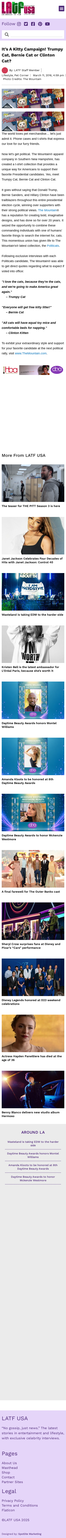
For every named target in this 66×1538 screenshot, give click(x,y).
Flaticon (8, 1510)
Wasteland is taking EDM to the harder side (32, 614)
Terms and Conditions (20, 1505)
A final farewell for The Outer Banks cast (31, 891)
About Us (9, 1463)
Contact (8, 1477)
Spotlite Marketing (29, 1533)
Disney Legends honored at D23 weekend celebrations (31, 1002)
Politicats (53, 245)
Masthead (10, 1468)
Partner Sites (12, 1482)
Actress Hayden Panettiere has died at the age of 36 (32, 1058)
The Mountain (47, 210)
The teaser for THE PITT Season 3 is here (31, 506)
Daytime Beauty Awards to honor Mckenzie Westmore (32, 837)
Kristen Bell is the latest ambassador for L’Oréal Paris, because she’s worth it (30, 668)
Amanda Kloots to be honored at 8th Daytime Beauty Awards (27, 781)
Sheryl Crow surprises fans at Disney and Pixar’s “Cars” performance (31, 945)
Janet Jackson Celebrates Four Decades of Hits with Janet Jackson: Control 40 (32, 560)
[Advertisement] (33, 412)
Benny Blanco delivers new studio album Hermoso (31, 1114)
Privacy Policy (13, 1501)
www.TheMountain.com (31, 353)
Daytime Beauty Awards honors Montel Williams (29, 725)
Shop (6, 1472)
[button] (61, 8)
